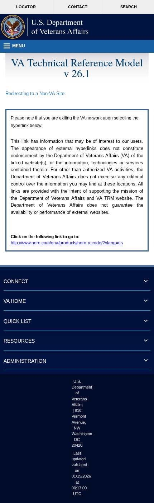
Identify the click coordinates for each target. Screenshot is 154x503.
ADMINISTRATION (25, 361)
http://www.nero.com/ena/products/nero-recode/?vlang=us (67, 242)
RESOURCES (19, 341)
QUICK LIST (18, 321)
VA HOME (15, 301)
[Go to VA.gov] (45, 27)
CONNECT (16, 281)
